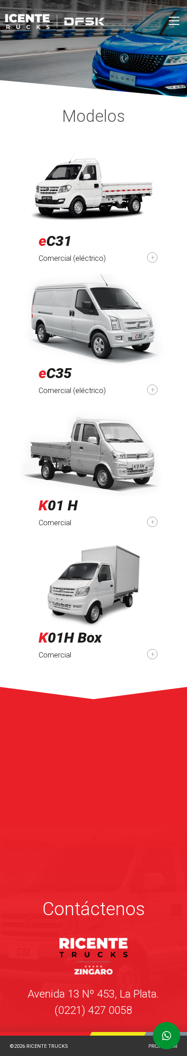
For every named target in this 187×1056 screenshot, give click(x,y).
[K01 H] (93, 466)
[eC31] (93, 202)
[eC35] (93, 334)
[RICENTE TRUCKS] (77, 21)
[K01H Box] (93, 598)
